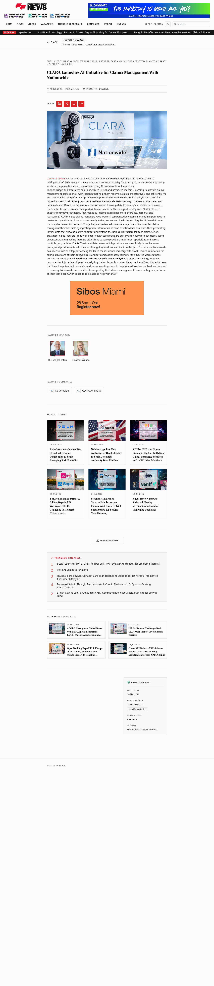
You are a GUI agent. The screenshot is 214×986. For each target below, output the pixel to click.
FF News (66, 44)
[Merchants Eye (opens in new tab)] (14, 15)
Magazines (47, 24)
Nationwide (62, 390)
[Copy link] (81, 104)
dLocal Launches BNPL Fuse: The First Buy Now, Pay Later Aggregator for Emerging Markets (108, 563)
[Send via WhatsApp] (74, 104)
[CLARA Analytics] (136, 709)
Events (121, 24)
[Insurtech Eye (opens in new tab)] (37, 15)
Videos (32, 24)
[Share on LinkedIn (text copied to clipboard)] (59, 104)
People (108, 24)
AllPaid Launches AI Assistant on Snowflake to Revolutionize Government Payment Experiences (63, 32)
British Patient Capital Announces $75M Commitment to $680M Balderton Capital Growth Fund (107, 594)
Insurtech (78, 44)
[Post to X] (67, 104)
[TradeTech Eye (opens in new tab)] (60, 15)
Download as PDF (109, 540)
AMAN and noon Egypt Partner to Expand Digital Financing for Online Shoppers (167, 32)
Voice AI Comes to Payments (72, 569)
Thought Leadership (70, 24)
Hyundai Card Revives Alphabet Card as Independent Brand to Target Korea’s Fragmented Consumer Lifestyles (107, 577)
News (20, 24)
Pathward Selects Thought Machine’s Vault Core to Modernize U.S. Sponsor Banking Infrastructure (104, 586)
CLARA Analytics (56, 178)
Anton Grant (157, 61)
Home (9, 24)
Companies (93, 24)
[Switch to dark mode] (168, 24)
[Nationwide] (134, 704)
